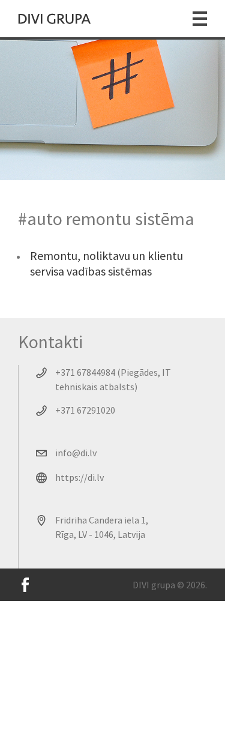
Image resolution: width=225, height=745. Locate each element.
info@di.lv (76, 453)
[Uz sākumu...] (54, 18)
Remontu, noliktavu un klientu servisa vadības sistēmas (106, 263)
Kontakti (50, 341)
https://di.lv (79, 477)
